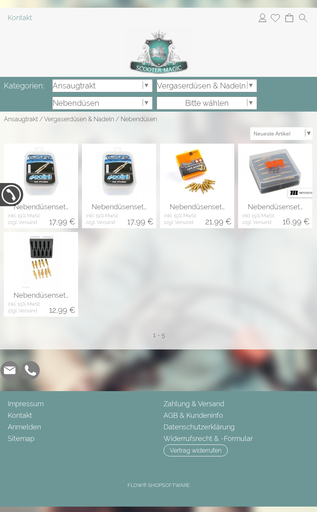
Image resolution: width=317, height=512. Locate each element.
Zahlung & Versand (194, 404)
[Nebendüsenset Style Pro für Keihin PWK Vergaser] (41, 260)
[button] (303, 18)
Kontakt (20, 18)
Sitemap (21, 438)
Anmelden (262, 18)
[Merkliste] (275, 18)
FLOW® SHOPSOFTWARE (159, 485)
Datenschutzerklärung (199, 427)
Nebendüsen (139, 119)
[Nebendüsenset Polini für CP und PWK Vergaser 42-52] (41, 172)
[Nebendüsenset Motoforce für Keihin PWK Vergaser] (275, 171)
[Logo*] (158, 30)
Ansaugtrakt (21, 119)
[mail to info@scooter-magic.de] (9, 370)
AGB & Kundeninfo (193, 415)
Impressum (26, 404)
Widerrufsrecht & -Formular (208, 438)
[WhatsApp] (30, 370)
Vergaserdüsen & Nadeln (79, 119)
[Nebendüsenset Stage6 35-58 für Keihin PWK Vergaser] (197, 172)
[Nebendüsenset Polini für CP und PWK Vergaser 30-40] (119, 172)
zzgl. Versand (22, 222)
